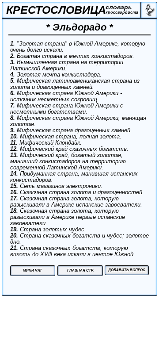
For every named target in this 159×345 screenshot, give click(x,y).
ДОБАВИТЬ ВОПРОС (126, 270)
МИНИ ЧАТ (32, 270)
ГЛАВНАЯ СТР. (80, 270)
